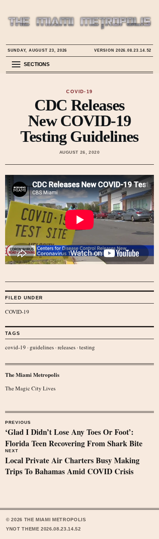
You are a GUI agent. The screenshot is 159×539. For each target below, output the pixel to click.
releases (66, 347)
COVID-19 (17, 311)
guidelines (42, 347)
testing (87, 347)
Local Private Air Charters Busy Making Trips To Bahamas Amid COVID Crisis (72, 463)
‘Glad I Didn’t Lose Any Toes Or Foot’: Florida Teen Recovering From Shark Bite (73, 434)
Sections (37, 64)
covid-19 (15, 347)
